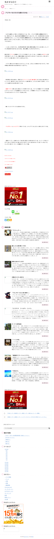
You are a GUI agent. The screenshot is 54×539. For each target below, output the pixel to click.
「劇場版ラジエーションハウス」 (21, 355)
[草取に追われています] (8, 264)
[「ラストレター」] (8, 233)
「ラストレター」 (16, 230)
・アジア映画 (8, 477)
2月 (6, 458)
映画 (6, 495)
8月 (6, 451)
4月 (6, 457)
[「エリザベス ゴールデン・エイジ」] (8, 311)
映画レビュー (43, 16)
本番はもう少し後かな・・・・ (20, 277)
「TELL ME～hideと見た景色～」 (21, 293)
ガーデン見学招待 (16, 324)
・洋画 (6, 481)
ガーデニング (8, 493)
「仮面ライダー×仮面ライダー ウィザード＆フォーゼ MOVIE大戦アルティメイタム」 (27, 417)
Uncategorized (8, 487)
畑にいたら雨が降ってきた (19, 246)
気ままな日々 (10, 2)
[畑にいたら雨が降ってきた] (8, 248)
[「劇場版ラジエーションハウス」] (8, 358)
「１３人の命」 (16, 339)
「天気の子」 (15, 371)
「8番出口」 (8, 439)
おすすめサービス (9, 491)
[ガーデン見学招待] (8, 326)
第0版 (32, 536)
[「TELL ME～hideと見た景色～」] (8, 295)
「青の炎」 (7, 441)
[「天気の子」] (8, 373)
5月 (6, 455)
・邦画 (6, 483)
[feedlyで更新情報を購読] (8, 220)
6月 (6, 454)
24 (17, 211)
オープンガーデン (9, 489)
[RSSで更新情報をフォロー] (11, 220)
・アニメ (7, 479)
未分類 (47, 16)
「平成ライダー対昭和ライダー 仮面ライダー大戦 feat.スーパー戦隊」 (23, 413)
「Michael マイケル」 (10, 437)
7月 (6, 452)
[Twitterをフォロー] (6, 220)
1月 (6, 460)
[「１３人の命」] (8, 342)
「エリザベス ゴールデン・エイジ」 (22, 308)
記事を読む (45, 242)
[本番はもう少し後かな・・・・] (8, 280)
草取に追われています (18, 261)
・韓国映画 (7, 485)
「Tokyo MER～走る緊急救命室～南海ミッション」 (17, 435)
